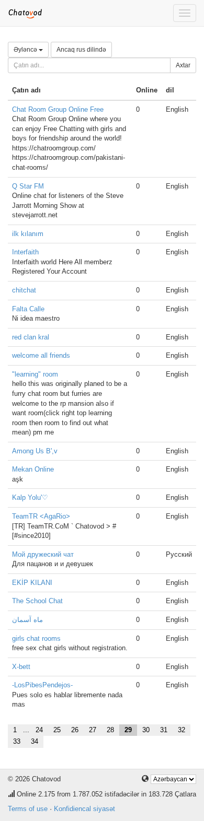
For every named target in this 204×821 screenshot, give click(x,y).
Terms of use (28, 809)
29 (128, 730)
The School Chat (37, 601)
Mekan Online (33, 469)
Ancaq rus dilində (81, 49)
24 (39, 730)
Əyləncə (26, 49)
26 (74, 730)
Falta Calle (28, 309)
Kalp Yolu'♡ (30, 497)
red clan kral (30, 337)
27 (92, 730)
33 (16, 741)
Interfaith (25, 252)
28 (110, 730)
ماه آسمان (27, 620)
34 (34, 741)
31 (163, 730)
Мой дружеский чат (43, 554)
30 (146, 730)
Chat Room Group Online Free (58, 109)
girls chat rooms (36, 638)
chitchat (24, 290)
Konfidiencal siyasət (84, 809)
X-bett (21, 667)
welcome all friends (41, 355)
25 (57, 730)
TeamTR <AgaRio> (41, 516)
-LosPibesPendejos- (42, 685)
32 (181, 730)
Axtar (183, 65)
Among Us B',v (35, 451)
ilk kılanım (27, 234)
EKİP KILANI (32, 583)
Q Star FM (28, 186)
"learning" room (35, 374)
